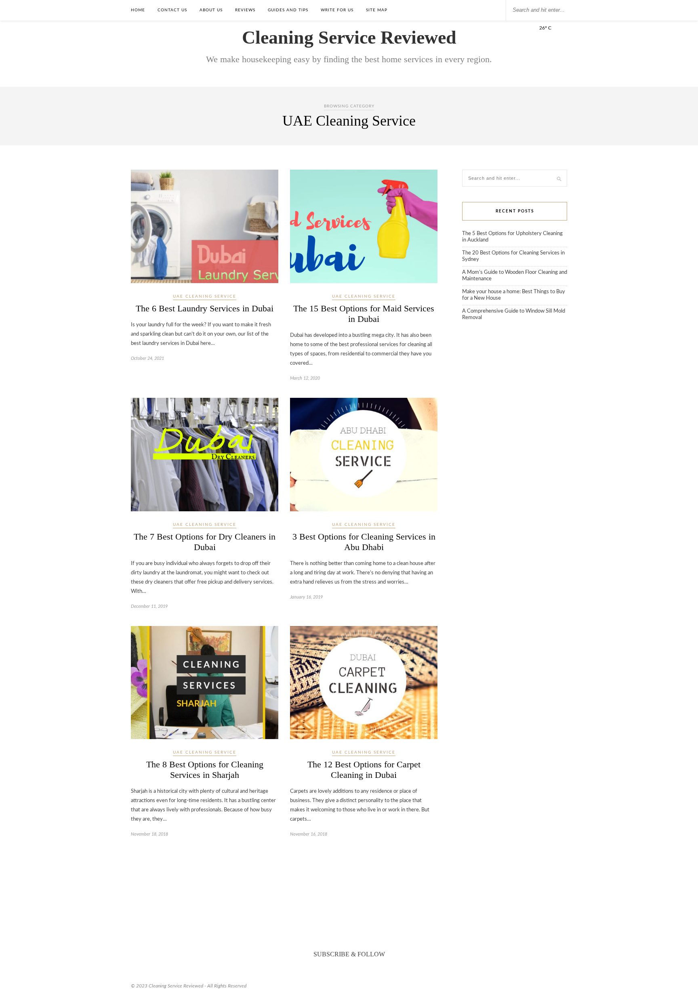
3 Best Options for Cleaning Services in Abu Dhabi (363, 541)
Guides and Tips (288, 10)
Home (138, 10)
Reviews (245, 10)
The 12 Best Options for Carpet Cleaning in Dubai (363, 769)
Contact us (172, 10)
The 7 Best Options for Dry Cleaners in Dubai (204, 541)
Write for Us (337, 10)
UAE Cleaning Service (204, 296)
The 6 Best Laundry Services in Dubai (204, 308)
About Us (211, 10)
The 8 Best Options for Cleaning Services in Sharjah (204, 769)
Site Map (376, 10)
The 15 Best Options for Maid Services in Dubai (363, 313)
